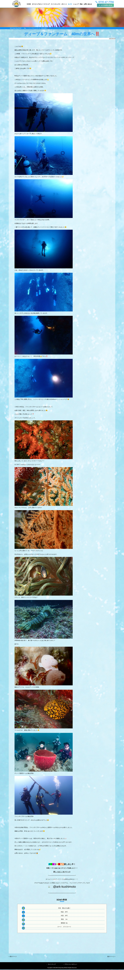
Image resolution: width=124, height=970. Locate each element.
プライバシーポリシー (71, 964)
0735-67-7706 (106, 2)
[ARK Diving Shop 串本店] (16, 6)
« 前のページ (13, 956)
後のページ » (111, 956)
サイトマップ (52, 964)
